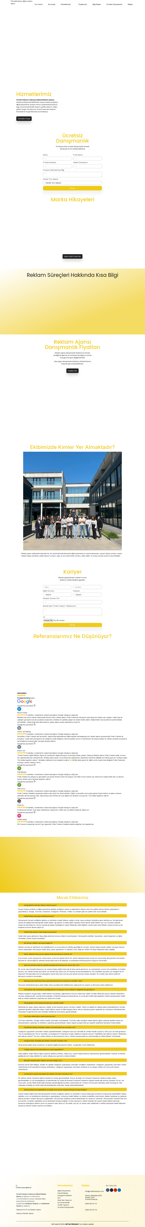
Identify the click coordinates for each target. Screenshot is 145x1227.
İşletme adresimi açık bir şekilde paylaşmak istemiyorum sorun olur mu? (51, 965)
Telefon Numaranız (80, 162)
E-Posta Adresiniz (49, 162)
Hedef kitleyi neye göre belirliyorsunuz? (39, 916)
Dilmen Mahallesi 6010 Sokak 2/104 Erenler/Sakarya (93, 1197)
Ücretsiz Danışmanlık (114, 4)
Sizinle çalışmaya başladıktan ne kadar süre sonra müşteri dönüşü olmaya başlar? (55, 1090)
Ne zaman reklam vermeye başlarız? (38, 943)
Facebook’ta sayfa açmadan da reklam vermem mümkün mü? (48, 1074)
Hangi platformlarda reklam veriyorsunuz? (40, 905)
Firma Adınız (77, 155)
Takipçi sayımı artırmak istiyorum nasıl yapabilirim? (43, 1049)
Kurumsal (51, 4)
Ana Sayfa (38, 4)
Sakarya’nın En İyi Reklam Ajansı (28, 1210)
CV (44, 617)
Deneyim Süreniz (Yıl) (51, 598)
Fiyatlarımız (82, 4)
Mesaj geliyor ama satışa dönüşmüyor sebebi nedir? (44, 1003)
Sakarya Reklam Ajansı (25, 1213)
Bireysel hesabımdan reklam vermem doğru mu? (43, 1060)
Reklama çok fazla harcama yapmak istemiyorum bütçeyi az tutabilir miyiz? (53, 981)
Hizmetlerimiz (66, 4)
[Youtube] (115, 1190)
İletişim (130, 4)
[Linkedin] (119, 1190)
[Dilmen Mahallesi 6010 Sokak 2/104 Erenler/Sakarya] (83, 1198)
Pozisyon (76, 591)
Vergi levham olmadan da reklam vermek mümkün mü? (45, 1041)
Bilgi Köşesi (97, 4)
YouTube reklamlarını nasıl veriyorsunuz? (39, 1016)
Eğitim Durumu (48, 591)
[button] (19, 664)
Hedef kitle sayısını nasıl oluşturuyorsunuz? (40, 932)
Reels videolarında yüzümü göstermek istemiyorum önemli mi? (48, 954)
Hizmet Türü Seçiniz (50, 179)
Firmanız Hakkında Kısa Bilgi (53, 170)
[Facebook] (107, 1190)
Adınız (45, 155)
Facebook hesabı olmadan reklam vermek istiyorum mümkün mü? (49, 1027)
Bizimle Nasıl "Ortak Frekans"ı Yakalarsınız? (59, 606)
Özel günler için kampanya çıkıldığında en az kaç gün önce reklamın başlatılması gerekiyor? (59, 990)
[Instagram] (111, 1190)
